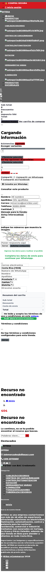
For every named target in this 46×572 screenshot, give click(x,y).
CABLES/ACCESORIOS (15, 26)
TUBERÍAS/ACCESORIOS (19, 492)
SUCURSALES (12, 85)
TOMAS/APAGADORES (18, 490)
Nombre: (6, 197)
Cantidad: (6, 209)
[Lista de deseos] (1, 92)
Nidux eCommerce (13, 556)
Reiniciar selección (13, 157)
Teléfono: (6, 206)
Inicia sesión (14, 7)
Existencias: (7, 144)
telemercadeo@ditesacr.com (18, 454)
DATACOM (9, 55)
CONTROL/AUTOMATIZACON (18, 45)
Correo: (5, 203)
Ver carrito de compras (32, 121)
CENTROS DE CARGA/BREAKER (19, 36)
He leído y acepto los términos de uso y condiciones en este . (21, 315)
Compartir (7, 177)
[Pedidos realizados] (1, 94)
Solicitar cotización (20, 246)
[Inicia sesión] (1, 89)
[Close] (2, 124)
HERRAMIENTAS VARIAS (15, 65)
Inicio (9, 505)
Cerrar (5, 246)
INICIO (10, 16)
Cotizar (5, 173)
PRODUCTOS (12, 18)
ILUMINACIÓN (11, 75)
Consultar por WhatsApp (15, 184)
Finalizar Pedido (9, 122)
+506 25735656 (10, 459)
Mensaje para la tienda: (14, 212)
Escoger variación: (11, 146)
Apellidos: (6, 200)
